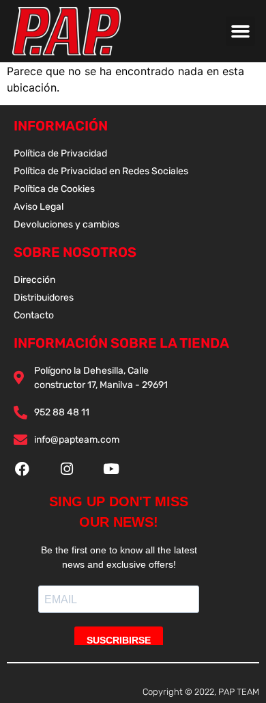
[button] (241, 31)
